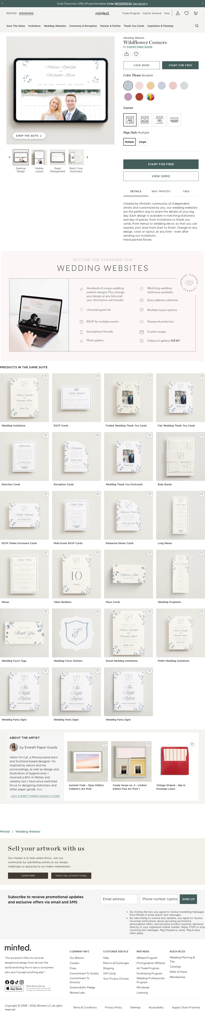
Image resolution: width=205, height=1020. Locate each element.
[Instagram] (21, 981)
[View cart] (195, 13)
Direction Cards (11, 484)
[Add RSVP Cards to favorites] (97, 376)
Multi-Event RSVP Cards (68, 543)
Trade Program (131, 13)
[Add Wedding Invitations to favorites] (45, 376)
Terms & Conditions (85, 1007)
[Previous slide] (9, 157)
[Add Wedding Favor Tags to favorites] (45, 611)
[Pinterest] (12, 981)
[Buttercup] (150, 85)
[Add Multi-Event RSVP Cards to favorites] (97, 494)
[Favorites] (186, 13)
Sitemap (135, 1007)
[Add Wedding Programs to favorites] (201, 553)
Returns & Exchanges (116, 963)
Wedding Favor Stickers (68, 660)
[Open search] (197, 26)
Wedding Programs (169, 602)
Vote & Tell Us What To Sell (71, 876)
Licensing (142, 992)
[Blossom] (139, 85)
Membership (177, 977)
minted (11, 13)
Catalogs (175, 966)
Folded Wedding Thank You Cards (126, 425)
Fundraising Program (149, 973)
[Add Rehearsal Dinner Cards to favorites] (149, 494)
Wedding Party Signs (14, 719)
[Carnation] (173, 85)
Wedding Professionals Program (151, 980)
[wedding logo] (103, 13)
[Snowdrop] (162, 85)
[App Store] (14, 990)
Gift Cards (109, 973)
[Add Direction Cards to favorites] (45, 435)
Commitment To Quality (84, 973)
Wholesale (143, 987)
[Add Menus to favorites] (45, 553)
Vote (167, 13)
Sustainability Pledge (82, 987)
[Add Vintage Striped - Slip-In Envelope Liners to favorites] (192, 744)
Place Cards (113, 602)
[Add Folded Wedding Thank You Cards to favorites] (149, 376)
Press (73, 968)
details (136, 191)
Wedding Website (27, 831)
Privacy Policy (113, 1007)
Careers (74, 963)
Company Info (79, 951)
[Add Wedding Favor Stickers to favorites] (97, 611)
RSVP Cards (61, 425)
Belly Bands (165, 484)
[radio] (130, 119)
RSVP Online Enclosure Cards (19, 543)
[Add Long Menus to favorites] (201, 494)
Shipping (108, 968)
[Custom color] (150, 97)
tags (186, 191)
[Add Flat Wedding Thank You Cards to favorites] (201, 376)
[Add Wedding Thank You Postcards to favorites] (149, 435)
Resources (177, 951)
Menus (5, 602)
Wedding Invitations (13, 425)
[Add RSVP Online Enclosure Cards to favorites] (45, 494)
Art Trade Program (148, 968)
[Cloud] (184, 85)
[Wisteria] (128, 97)
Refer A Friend (178, 972)
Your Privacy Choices (116, 978)
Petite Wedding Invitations (173, 660)
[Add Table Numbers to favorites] (97, 553)
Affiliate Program (147, 958)
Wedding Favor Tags (14, 660)
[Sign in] (178, 13)
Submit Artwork (152, 13)
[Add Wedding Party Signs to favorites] (45, 670)
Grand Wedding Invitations (122, 660)
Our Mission (77, 958)
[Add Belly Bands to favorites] (201, 435)
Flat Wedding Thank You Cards (176, 425)
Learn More (28, 876)
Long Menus (165, 543)
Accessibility (156, 1007)
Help (106, 958)
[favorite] (136, 54)
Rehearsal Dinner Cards (120, 543)
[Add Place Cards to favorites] (149, 553)
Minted (5, 831)
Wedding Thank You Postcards (124, 484)
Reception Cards (64, 484)
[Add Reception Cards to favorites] (97, 435)
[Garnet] (139, 97)
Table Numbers (62, 602)
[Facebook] (7, 981)
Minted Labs (77, 992)
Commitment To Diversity (79, 980)
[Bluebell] (128, 85)
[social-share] (126, 54)
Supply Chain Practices (186, 1007)
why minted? (161, 191)
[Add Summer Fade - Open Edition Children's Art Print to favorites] (104, 744)
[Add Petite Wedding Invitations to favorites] (201, 611)
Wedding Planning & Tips (182, 959)
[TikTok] (16, 981)
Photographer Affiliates (151, 963)
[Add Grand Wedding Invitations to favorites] (149, 611)
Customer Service (116, 951)
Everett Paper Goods (139, 46)
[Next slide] (87, 157)
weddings (26, 13)
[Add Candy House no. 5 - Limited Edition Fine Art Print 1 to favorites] (148, 744)
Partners (143, 951)
